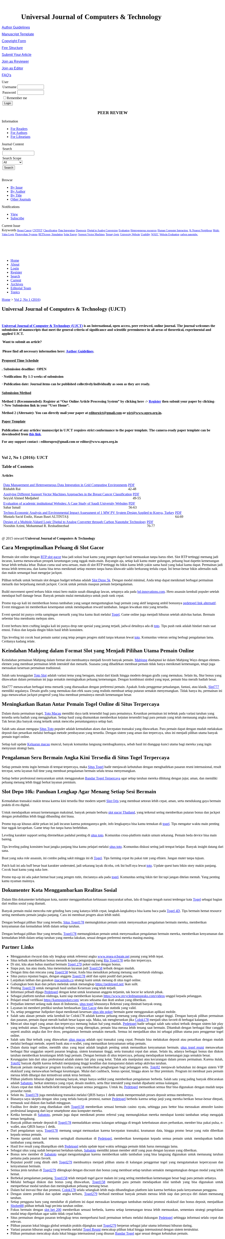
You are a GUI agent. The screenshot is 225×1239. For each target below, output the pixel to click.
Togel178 (69, 934)
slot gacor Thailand (121, 812)
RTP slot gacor (51, 557)
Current (16, 280)
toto (156, 626)
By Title (16, 195)
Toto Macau (52, 713)
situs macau (77, 1039)
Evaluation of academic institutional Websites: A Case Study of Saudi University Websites (65, 503)
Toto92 (15, 1063)
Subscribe (17, 218)
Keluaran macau (38, 744)
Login (15, 268)
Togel (116, 614)
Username (9, 87)
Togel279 (65, 1162)
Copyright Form (14, 41)
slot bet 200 (52, 1210)
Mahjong (141, 660)
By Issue (17, 187)
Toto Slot (40, 675)
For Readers (19, 129)
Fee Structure (12, 48)
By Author (18, 191)
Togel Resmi (92, 1229)
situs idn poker (103, 1012)
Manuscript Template (18, 34)
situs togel (86, 1004)
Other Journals (21, 199)
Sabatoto (26, 1083)
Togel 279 (75, 964)
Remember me (17, 98)
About (15, 264)
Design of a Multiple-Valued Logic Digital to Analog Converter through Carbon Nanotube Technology (74, 522)
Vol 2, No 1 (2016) (27, 299)
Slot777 (213, 687)
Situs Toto (47, 729)
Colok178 (142, 1020)
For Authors (19, 133)
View (14, 214)
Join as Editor (12, 68)
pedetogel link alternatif (199, 603)
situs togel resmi (192, 1047)
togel (166, 824)
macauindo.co (64, 980)
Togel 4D (173, 911)
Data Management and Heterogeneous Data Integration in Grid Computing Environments (65, 485)
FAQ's (6, 75)
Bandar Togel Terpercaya (102, 778)
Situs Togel (95, 767)
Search (15, 276)
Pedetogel (51, 992)
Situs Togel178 (73, 922)
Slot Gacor (89, 1008)
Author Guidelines (16, 27)
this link (35, 434)
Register (16, 272)
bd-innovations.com (151, 591)
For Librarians (20, 137)
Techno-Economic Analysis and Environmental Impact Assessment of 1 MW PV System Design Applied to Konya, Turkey (88, 513)
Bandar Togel (124, 1233)
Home (15, 260)
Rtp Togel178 (113, 960)
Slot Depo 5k (101, 580)
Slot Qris (112, 801)
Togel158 (95, 968)
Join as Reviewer (15, 61)
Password (9, 92)
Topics (15, 292)
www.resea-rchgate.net (113, 956)
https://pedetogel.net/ (109, 984)
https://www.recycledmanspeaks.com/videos (134, 996)
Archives (17, 284)
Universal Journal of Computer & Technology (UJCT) (42, 326)
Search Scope (11, 158)
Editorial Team (21, 288)
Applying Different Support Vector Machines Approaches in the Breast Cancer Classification (67, 494)
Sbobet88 (17, 1206)
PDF (131, 485)
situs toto (97, 835)
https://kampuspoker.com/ (61, 1000)
